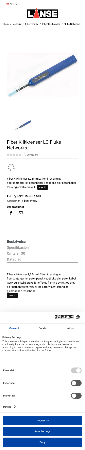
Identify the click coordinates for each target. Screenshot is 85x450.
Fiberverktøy (29, 200)
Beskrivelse (16, 241)
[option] (42, 75)
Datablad (14, 259)
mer (41, 187)
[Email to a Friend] (21, 213)
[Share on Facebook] (11, 213)
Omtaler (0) (16, 253)
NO (11, 4)
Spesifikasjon (18, 247)
